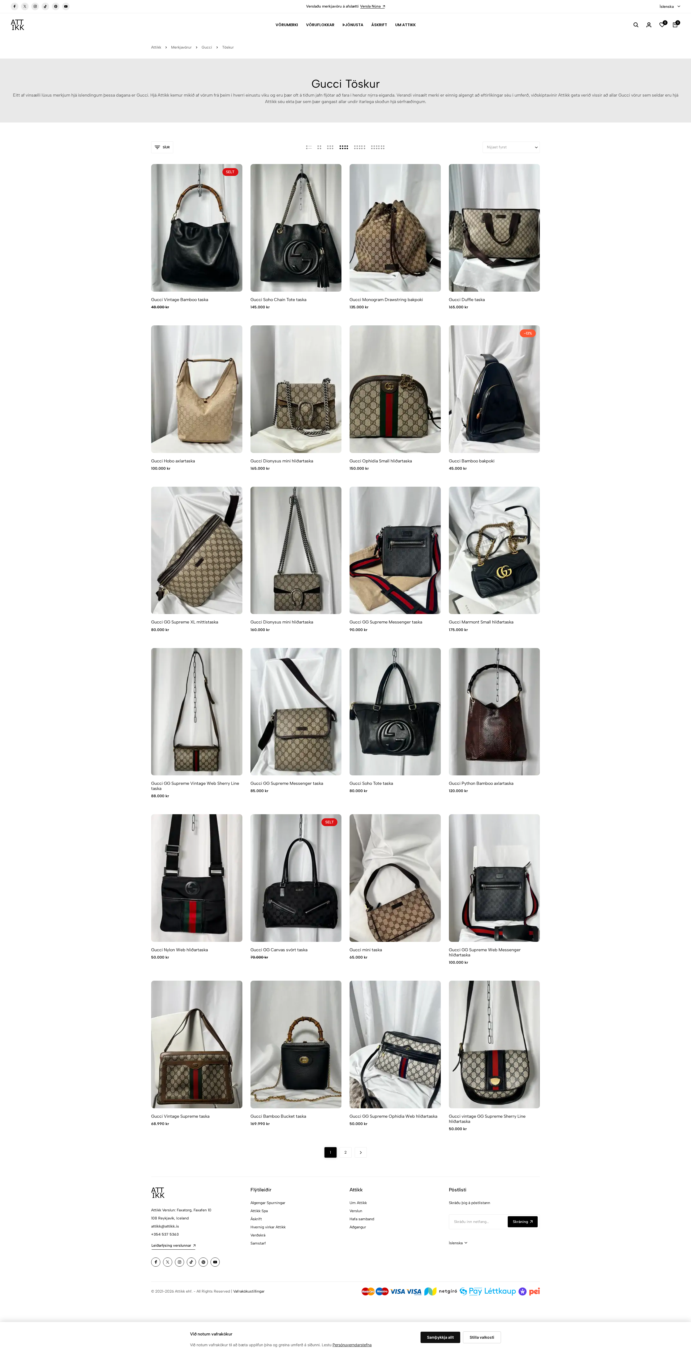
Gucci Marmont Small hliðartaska (481, 622)
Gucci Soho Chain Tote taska (278, 299)
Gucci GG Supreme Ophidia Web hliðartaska (393, 1116)
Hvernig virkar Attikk (268, 1227)
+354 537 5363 (165, 1234)
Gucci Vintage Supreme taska (180, 1116)
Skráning (520, 1221)
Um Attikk (405, 25)
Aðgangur (358, 1227)
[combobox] (670, 7)
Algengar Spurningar (267, 1203)
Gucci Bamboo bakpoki (471, 461)
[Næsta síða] (361, 1152)
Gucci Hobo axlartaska (173, 461)
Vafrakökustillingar (249, 1291)
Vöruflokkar (320, 25)
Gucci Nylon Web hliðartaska (179, 949)
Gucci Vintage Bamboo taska (179, 299)
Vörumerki (287, 25)
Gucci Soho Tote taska (371, 783)
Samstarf (258, 1243)
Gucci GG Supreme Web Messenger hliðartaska (485, 952)
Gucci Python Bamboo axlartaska (481, 783)
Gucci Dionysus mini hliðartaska (281, 461)
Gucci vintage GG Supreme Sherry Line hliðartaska (487, 1119)
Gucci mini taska (366, 949)
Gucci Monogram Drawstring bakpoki (386, 299)
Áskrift (379, 25)
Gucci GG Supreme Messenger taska (386, 622)
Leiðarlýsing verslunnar (171, 1245)
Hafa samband (362, 1219)
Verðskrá (257, 1235)
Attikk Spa (259, 1211)
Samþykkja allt (440, 1337)
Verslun (356, 1211)
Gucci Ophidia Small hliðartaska (381, 461)
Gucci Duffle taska (467, 299)
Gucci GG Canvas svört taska (278, 949)
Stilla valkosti (482, 1337)
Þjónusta (353, 25)
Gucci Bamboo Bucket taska (278, 1116)
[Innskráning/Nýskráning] (648, 24)
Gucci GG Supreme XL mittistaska (184, 622)
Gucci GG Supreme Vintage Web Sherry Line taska (195, 786)
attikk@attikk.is (165, 1226)
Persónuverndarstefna (352, 1344)
